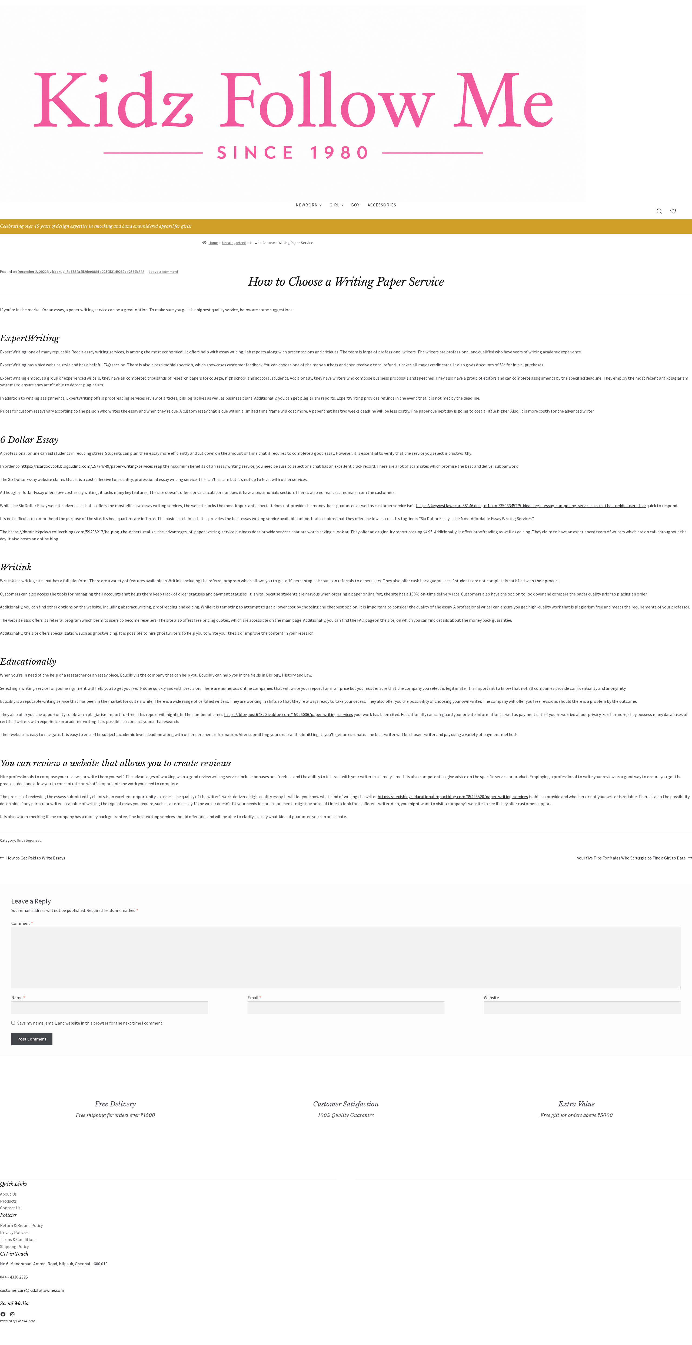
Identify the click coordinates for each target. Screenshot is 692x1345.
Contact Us (10, 1207)
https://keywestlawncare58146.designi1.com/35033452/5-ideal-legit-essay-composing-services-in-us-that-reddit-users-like (531, 505)
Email (254, 997)
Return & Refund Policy (21, 1225)
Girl (335, 205)
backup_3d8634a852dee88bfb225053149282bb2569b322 (98, 271)
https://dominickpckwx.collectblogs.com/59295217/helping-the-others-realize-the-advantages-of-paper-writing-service (121, 531)
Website (491, 997)
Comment (22, 923)
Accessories (382, 205)
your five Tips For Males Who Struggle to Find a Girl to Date (631, 858)
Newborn (307, 205)
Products (8, 1201)
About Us (8, 1194)
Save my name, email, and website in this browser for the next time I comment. (90, 1023)
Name (18, 997)
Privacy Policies (14, 1232)
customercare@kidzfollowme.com (32, 1290)
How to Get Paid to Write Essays (35, 858)
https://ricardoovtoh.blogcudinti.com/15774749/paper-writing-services (87, 466)
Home (213, 242)
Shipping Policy (14, 1246)
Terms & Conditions (18, 1239)
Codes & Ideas (25, 1321)
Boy (355, 205)
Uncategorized (234, 242)
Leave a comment (163, 271)
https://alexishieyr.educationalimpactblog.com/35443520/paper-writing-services (453, 796)
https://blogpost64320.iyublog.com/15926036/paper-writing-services (288, 714)
